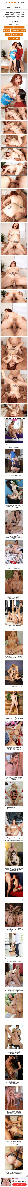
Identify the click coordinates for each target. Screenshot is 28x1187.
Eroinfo (14, 2)
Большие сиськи (19, 27)
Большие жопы (8, 27)
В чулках (8, 34)
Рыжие (23, 30)
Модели (8, 7)
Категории (18, 7)
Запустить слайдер (14, 38)
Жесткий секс (15, 30)
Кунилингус (6, 30)
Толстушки (15, 34)
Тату (21, 34)
